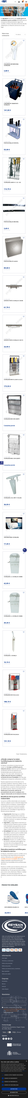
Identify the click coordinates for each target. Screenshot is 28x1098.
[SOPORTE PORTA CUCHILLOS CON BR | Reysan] (14, 287)
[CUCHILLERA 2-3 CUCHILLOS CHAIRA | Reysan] (14, 563)
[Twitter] (6, 1039)
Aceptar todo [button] (14, 1089)
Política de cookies (6, 974)
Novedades (4, 981)
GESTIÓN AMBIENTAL (20, 950)
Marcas (3, 983)
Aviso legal (4, 958)
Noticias (4, 986)
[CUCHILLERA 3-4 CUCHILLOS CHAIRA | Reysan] (14, 602)
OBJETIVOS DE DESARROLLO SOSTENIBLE (4, 950)
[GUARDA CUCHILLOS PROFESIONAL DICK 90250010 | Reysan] (14, 720)
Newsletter (6, 994)
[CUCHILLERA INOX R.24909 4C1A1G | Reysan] (14, 365)
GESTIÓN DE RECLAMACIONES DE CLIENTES (12, 950)
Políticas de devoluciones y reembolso (11, 968)
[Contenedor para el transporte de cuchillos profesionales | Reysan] (14, 89)
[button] (1, 902)
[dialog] (14, 1079)
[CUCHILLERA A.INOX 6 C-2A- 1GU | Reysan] (14, 168)
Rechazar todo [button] (14, 1092)
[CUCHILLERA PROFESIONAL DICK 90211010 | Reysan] (14, 681)
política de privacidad (11, 1011)
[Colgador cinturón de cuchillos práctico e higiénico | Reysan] (14, 50)
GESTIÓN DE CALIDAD (16, 950)
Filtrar (2, 463)
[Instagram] (8, 1039)
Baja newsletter (5, 971)
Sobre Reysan (5, 989)
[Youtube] (11, 1039)
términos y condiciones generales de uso (15, 1009)
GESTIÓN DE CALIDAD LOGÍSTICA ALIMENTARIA (8, 949)
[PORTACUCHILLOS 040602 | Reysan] (14, 247)
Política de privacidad (7, 963)
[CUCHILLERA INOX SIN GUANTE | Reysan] (14, 405)
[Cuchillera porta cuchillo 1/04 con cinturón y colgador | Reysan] (14, 484)
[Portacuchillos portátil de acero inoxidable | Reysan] (14, 129)
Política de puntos (6, 966)
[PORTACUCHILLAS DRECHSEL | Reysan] (14, 208)
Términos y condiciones (7, 960)
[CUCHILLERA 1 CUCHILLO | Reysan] (14, 641)
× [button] (26, 1061)
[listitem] (12, 902)
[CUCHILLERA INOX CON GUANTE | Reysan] (14, 444)
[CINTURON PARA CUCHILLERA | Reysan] (14, 523)
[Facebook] (3, 1039)
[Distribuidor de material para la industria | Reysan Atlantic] (4, 1)
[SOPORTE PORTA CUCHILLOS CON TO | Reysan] (14, 326)
